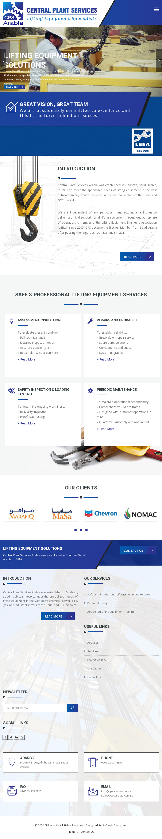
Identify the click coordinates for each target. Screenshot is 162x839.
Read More (133, 257)
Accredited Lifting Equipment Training (110, 612)
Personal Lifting (97, 603)
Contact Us (87, 832)
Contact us (134, 551)
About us (93, 642)
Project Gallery (96, 660)
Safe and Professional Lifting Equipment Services (118, 594)
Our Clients (94, 668)
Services (92, 651)
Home (72, 832)
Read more (12, 87)
